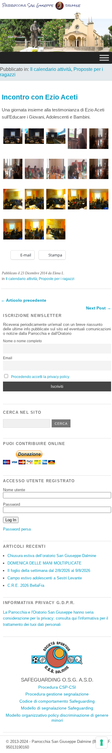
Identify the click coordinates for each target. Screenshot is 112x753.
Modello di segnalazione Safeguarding (57, 708)
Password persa (17, 529)
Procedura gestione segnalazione (57, 694)
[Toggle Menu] (104, 57)
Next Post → (98, 308)
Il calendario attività (50, 69)
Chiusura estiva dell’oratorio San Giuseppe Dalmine (51, 555)
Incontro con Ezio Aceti (40, 97)
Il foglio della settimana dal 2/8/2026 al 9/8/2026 (48, 570)
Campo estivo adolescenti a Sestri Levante (44, 578)
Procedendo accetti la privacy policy (40, 377)
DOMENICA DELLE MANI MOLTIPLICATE (44, 563)
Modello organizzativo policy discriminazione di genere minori (57, 718)
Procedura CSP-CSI (57, 687)
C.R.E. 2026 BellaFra (25, 585)
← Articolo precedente (23, 300)
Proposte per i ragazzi (56, 279)
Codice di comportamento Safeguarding (57, 701)
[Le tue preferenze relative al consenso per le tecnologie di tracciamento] (101, 742)
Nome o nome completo (22, 341)
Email (7, 358)
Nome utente (14, 490)
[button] (12, 136)
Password (11, 504)
